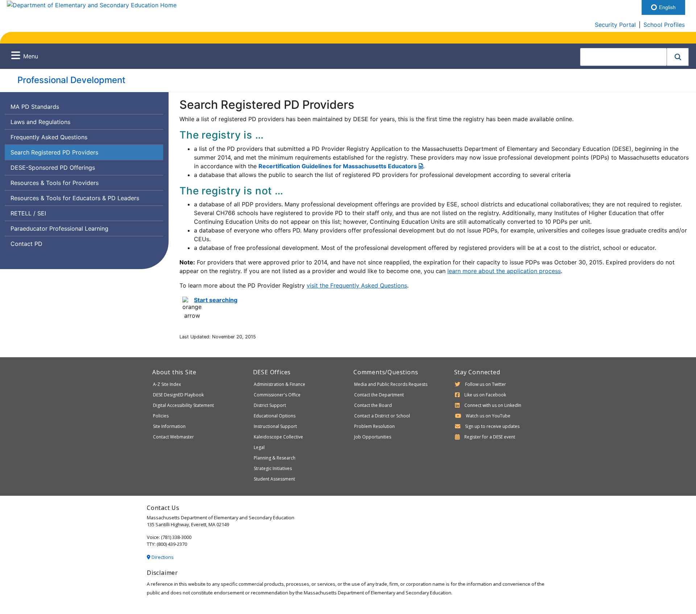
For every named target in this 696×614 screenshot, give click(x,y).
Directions (162, 557)
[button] (678, 57)
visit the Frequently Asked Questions (357, 285)
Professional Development (71, 80)
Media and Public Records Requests (390, 384)
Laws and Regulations (40, 121)
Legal (259, 447)
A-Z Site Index (167, 384)
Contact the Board (373, 405)
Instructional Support (275, 426)
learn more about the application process (504, 271)
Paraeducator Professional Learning (59, 228)
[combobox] (623, 57)
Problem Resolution (374, 426)
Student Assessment (274, 479)
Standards (34, 108)
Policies (161, 416)
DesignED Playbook (178, 395)
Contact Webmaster (173, 437)
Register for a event (489, 437)
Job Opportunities (372, 437)
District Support (270, 405)
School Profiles (664, 24)
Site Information (169, 426)
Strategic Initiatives (273, 468)
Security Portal (615, 24)
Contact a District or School (382, 416)
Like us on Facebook (485, 395)
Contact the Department (379, 395)
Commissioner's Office (277, 395)
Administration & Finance (279, 384)
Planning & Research (274, 458)
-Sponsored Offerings (53, 169)
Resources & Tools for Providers (55, 182)
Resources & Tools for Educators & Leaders (77, 199)
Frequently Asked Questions (49, 137)
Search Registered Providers (55, 154)
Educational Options (274, 416)
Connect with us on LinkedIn (492, 405)
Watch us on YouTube (488, 416)
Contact (41, 245)
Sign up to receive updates (492, 426)
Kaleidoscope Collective (278, 437)
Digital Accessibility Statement (183, 405)
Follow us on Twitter (485, 384)
